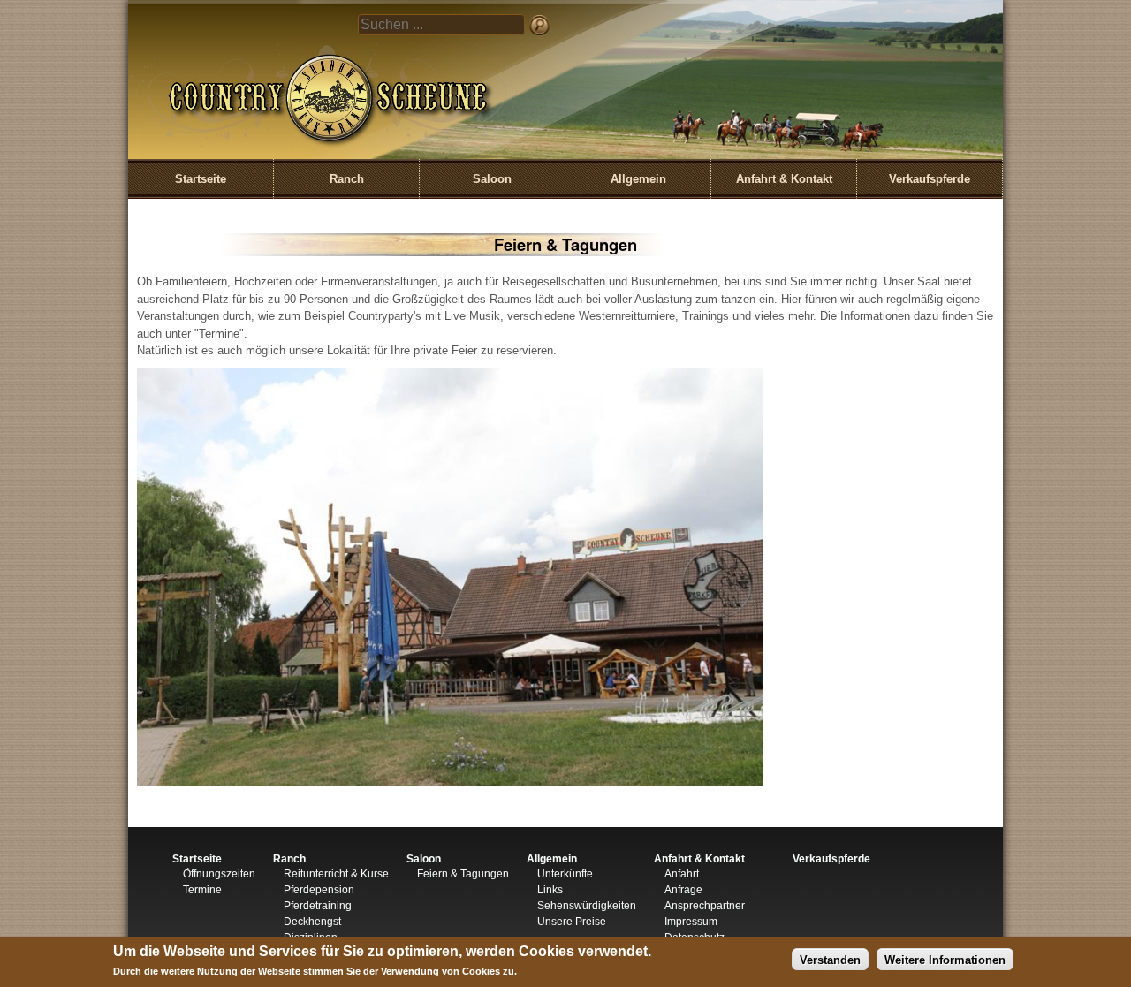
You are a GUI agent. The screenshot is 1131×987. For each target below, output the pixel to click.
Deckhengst (312, 921)
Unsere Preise (571, 921)
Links (550, 890)
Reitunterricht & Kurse (336, 874)
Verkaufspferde (929, 179)
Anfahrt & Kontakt (784, 179)
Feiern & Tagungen (463, 874)
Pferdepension (319, 890)
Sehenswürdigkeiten (586, 906)
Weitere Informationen (945, 959)
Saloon (492, 179)
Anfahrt (681, 874)
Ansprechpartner (704, 906)
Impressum (690, 921)
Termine (202, 890)
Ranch (347, 179)
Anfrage (683, 890)
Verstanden (830, 959)
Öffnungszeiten (219, 874)
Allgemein (638, 179)
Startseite (200, 179)
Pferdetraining (318, 906)
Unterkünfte (565, 874)
